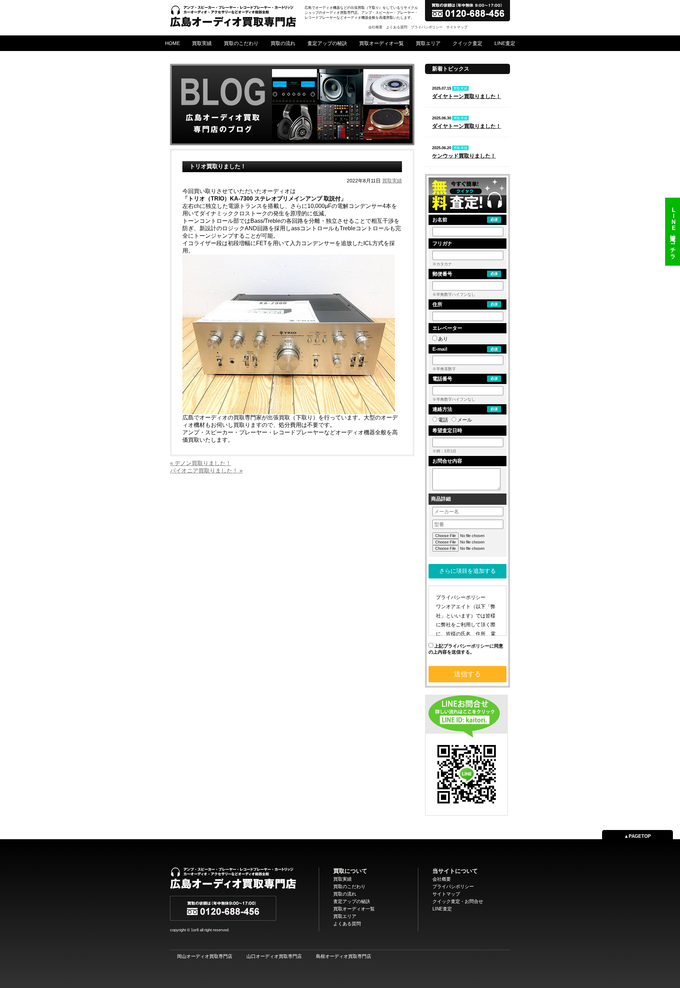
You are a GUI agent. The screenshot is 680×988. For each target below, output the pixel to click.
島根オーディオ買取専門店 (343, 956)
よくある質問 (396, 27)
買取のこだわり (241, 43)
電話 (443, 420)
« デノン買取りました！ (200, 463)
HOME (172, 43)
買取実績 (202, 43)
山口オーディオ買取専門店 (274, 956)
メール (464, 420)
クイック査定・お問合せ (457, 901)
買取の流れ (283, 43)
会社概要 (375, 27)
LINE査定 (504, 43)
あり (443, 338)
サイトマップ (457, 27)
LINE (673, 231)
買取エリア (428, 43)
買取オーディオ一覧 (381, 43)
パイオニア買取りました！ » (206, 471)
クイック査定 (467, 43)
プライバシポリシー (427, 27)
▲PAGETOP (637, 836)
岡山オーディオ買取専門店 (204, 956)
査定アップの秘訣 (327, 43)
